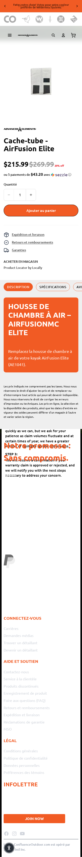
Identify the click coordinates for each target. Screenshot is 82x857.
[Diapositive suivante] (77, 6)
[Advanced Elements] (28, 35)
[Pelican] (26, 19)
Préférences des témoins (24, 772)
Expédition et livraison (28, 234)
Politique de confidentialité (26, 758)
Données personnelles (22, 765)
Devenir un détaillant (21, 649)
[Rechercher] (53, 35)
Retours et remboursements (32, 242)
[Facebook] (6, 833)
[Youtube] (22, 833)
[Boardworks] (74, 19)
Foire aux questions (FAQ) (25, 700)
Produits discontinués (21, 686)
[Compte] (63, 35)
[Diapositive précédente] (5, 6)
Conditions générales (21, 750)
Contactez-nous (16, 671)
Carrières (11, 628)
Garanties (19, 250)
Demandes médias (18, 635)
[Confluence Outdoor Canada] (10, 19)
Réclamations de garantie (24, 722)
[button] (37, 174)
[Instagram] (14, 833)
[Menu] (10, 35)
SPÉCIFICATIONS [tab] (53, 287)
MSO (8, 729)
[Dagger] (50, 19)
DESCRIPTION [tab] (18, 287)
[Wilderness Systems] (39, 19)
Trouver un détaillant (20, 642)
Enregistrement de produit (25, 693)
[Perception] (61, 19)
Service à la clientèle (20, 678)
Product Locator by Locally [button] (23, 267)
